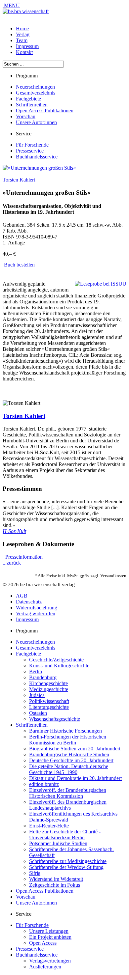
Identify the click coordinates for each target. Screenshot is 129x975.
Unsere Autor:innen (36, 122)
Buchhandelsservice (37, 156)
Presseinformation (24, 557)
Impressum (27, 46)
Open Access (43, 943)
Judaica (37, 695)
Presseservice (30, 150)
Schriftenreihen (32, 104)
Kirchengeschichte (48, 683)
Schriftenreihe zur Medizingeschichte (68, 861)
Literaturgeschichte (49, 707)
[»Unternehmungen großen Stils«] (39, 168)
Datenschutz (29, 601)
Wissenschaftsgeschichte (54, 719)
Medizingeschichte (48, 689)
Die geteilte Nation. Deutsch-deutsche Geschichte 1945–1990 (68, 769)
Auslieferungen (45, 966)
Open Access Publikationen (44, 110)
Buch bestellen (19, 264)
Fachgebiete (28, 98)
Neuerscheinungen (35, 87)
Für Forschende (32, 145)
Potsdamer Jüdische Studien (58, 843)
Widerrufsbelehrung (36, 607)
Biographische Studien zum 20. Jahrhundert (74, 748)
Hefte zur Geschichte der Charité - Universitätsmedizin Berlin (65, 834)
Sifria (34, 873)
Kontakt (24, 52)
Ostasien (38, 713)
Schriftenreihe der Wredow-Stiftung (66, 867)
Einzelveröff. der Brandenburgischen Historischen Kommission (67, 793)
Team (21, 40)
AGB (21, 596)
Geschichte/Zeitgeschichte (56, 659)
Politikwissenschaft (49, 701)
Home (22, 28)
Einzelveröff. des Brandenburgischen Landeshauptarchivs (68, 805)
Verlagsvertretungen (50, 960)
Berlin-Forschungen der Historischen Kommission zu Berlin (67, 739)
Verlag (22, 34)
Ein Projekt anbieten (50, 937)
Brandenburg (43, 677)
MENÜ (11, 5)
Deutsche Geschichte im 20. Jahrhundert (71, 760)
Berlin (35, 671)
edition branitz (44, 784)
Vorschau (25, 116)
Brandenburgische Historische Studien (69, 754)
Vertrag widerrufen (35, 613)
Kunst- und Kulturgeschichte (59, 665)
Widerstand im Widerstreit (56, 879)
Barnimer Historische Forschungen (65, 731)
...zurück (12, 563)
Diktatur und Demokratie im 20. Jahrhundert (75, 778)
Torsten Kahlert (19, 179)
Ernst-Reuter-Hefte (49, 825)
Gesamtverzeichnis (35, 93)
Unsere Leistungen (48, 931)
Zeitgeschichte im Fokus (54, 885)
